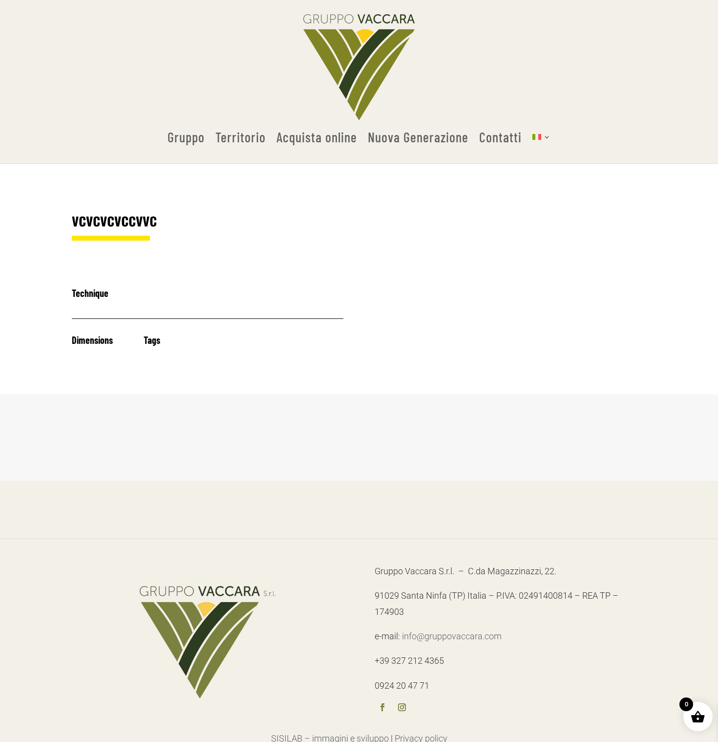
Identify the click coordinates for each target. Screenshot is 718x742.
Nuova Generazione (418, 137)
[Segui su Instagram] (402, 708)
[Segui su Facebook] (382, 708)
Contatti (500, 137)
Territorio (240, 137)
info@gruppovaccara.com (452, 636)
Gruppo (186, 137)
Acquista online (316, 137)
